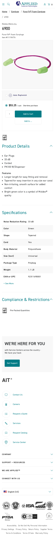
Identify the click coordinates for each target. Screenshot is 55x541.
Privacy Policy (21, 529)
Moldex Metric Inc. (9, 24)
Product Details (16, 146)
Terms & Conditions (13, 533)
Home (4, 11)
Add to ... (28, 121)
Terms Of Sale (28, 533)
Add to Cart (28, 114)
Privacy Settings (7, 529)
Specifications (14, 212)
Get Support (12, 363)
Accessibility (12, 526)
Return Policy (33, 529)
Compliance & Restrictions (26, 299)
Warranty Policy (41, 533)
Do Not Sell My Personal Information (32, 526)
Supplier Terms (46, 529)
